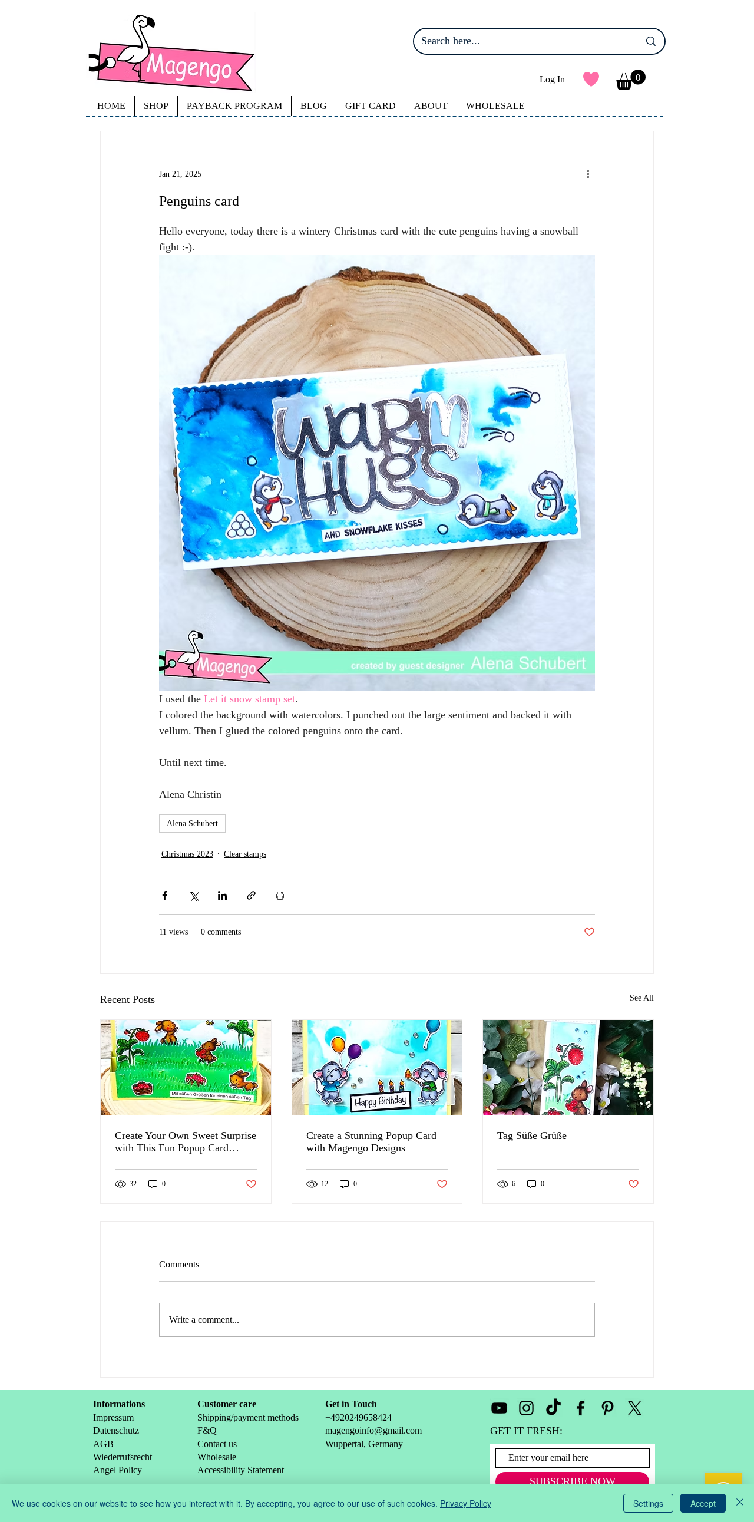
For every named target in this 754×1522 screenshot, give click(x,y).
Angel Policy (118, 1470)
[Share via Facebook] (164, 895)
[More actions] (588, 174)
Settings (648, 1503)
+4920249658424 (358, 1417)
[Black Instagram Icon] (526, 1408)
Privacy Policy (465, 1503)
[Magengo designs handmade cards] (186, 1067)
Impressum (113, 1417)
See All (642, 997)
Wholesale (218, 1457)
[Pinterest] (607, 1408)
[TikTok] (553, 1408)
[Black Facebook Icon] (580, 1408)
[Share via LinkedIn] (222, 895)
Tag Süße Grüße (532, 1135)
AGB (103, 1444)
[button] (631, 80)
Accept (703, 1503)
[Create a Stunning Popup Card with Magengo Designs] (377, 1067)
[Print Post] (280, 895)
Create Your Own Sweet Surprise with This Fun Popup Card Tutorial (185, 1142)
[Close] (740, 1503)
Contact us (217, 1444)
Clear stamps (245, 854)
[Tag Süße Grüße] (568, 1067)
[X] (634, 1408)
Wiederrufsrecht (122, 1457)
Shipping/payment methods (248, 1417)
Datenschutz (116, 1430)
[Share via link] (251, 895)
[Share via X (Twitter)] (193, 895)
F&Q (207, 1430)
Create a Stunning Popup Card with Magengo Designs (371, 1142)
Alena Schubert (192, 823)
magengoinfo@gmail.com (373, 1430)
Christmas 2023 (187, 854)
